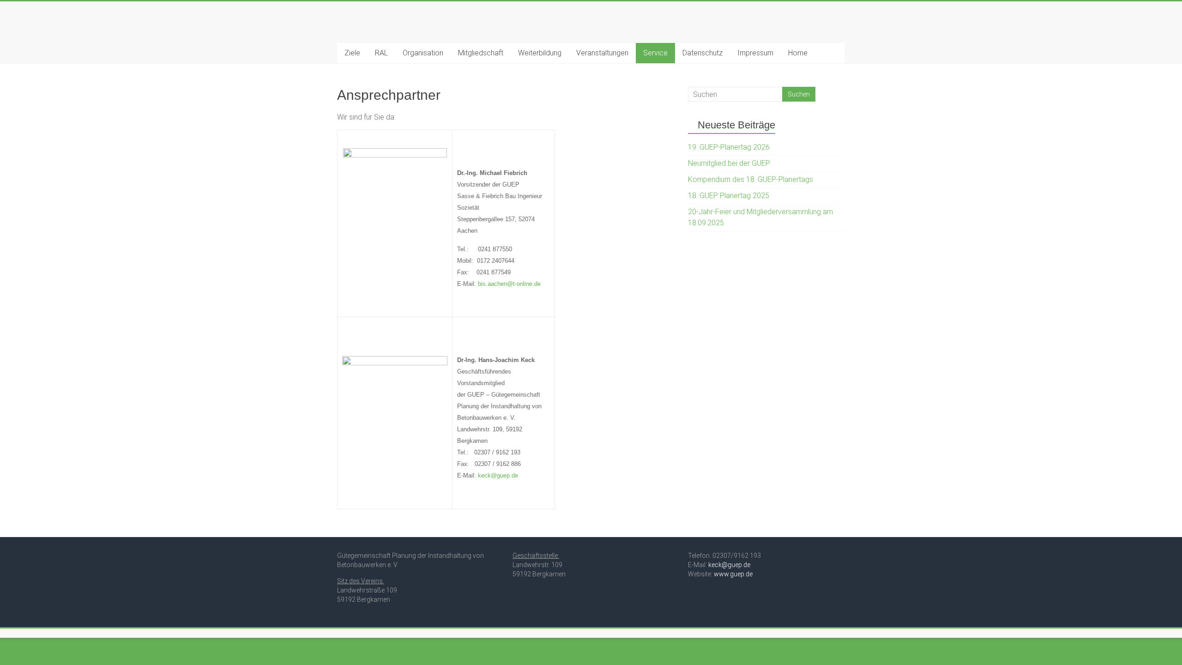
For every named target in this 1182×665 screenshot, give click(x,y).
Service (655, 52)
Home (798, 52)
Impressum (755, 52)
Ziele (352, 52)
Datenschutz (702, 52)
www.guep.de (733, 574)
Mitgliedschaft (480, 52)
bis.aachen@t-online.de (509, 283)
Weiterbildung (539, 52)
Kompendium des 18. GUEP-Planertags (750, 179)
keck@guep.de (498, 475)
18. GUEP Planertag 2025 (728, 195)
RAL (381, 52)
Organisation (423, 52)
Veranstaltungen (602, 52)
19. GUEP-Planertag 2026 (729, 147)
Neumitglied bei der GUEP (729, 163)
